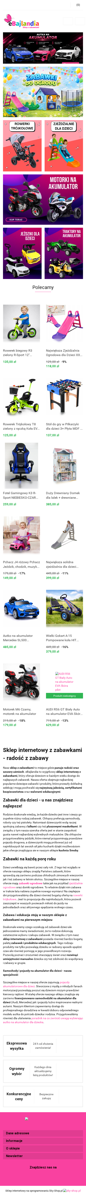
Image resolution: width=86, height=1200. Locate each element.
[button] (43, 1133)
